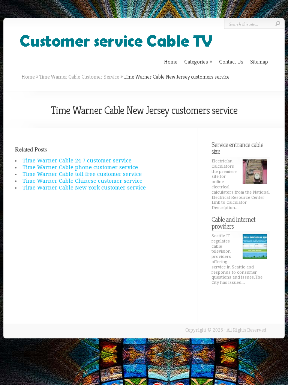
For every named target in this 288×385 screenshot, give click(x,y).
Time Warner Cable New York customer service (84, 188)
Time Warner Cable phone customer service (80, 167)
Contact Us (231, 61)
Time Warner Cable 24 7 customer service (77, 161)
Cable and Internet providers (233, 222)
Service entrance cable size (237, 148)
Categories (198, 61)
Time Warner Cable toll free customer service (82, 174)
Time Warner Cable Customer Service (79, 76)
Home (28, 76)
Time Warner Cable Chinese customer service (82, 181)
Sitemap (259, 61)
